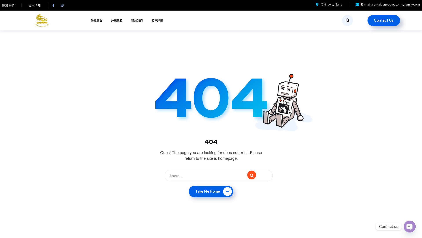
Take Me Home (207, 191)
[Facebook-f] (53, 5)
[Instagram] (62, 5)
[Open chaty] (410, 226)
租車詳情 (157, 20)
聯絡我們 (137, 20)
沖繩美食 (96, 20)
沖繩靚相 (117, 20)
